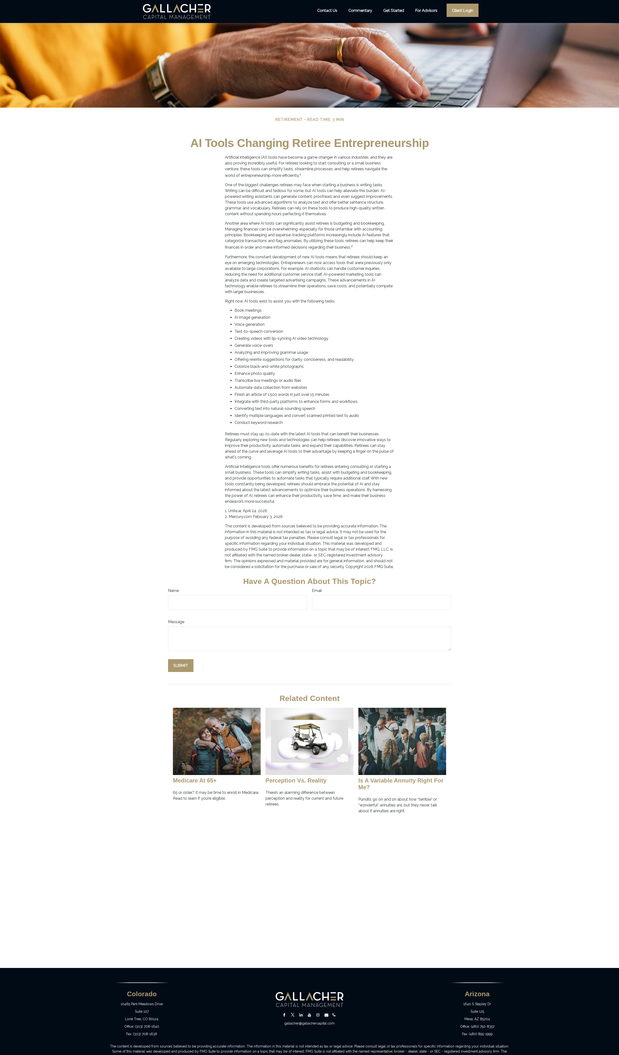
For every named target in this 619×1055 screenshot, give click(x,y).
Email (317, 590)
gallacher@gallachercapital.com (309, 1023)
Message (176, 622)
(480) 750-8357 (482, 1026)
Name (173, 590)
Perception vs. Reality (295, 780)
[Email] (326, 1015)
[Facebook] (284, 1015)
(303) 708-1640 (147, 1026)
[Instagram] (318, 1015)
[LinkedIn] (301, 1015)
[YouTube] (309, 1015)
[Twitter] (292, 1015)
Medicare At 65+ (195, 780)
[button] (327, 10)
